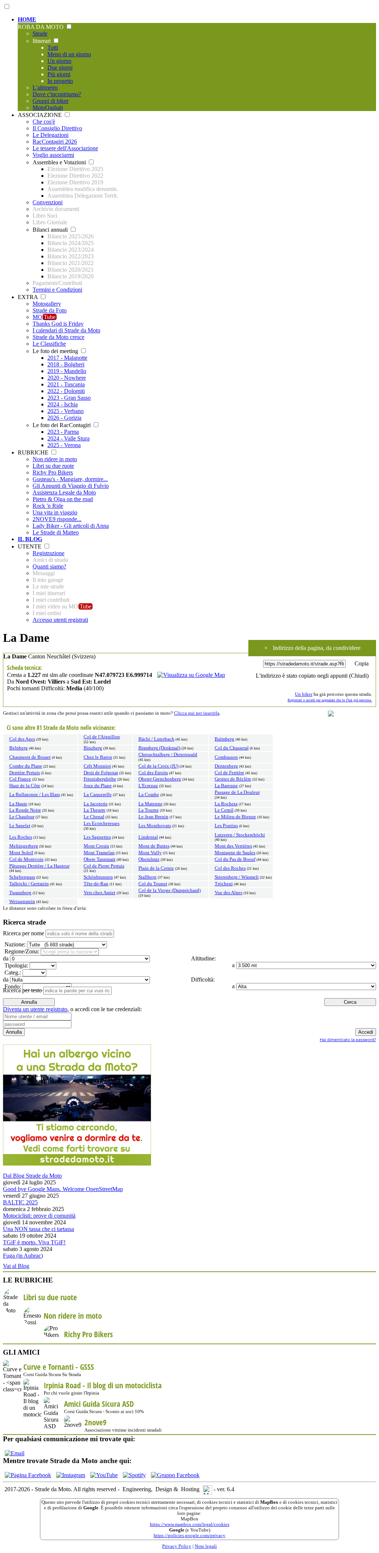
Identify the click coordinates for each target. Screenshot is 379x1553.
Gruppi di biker (50, 101)
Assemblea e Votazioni (60, 162)
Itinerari (42, 41)
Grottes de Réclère (233, 779)
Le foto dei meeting (56, 351)
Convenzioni (48, 202)
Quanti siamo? (49, 566)
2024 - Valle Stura (68, 438)
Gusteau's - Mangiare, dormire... (70, 479)
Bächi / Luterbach (156, 739)
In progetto (60, 81)
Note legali (206, 1546)
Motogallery (47, 304)
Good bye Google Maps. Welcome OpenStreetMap (63, 1189)
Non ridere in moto (55, 459)
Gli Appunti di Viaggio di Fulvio (71, 486)
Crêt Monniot (97, 766)
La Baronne (226, 785)
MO (44, 317)
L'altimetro (45, 87)
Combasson (226, 757)
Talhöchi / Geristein (29, 883)
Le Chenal (94, 816)
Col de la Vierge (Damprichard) (169, 890)
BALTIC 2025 (20, 1202)
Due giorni (60, 67)
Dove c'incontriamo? (57, 94)
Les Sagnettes (97, 837)
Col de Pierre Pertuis (104, 866)
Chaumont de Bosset (30, 757)
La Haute (18, 803)
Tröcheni (224, 883)
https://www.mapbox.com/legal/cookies (189, 1524)
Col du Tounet (152, 883)
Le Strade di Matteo (56, 532)
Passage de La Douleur (237, 792)
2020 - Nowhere (66, 378)
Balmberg (224, 739)
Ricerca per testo (22, 990)
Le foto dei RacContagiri (62, 425)
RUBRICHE (34, 452)
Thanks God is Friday (58, 324)
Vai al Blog (16, 1266)
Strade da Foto (50, 310)
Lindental (148, 837)
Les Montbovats (154, 825)
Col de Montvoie (26, 859)
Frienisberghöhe (100, 779)
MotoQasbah (48, 107)
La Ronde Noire (25, 810)
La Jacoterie (96, 803)
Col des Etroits (153, 772)
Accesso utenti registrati (60, 620)
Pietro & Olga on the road (63, 499)
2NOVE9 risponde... (57, 519)
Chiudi (359, 675)
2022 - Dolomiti (66, 391)
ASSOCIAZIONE (40, 115)
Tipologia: (15, 965)
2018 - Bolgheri (65, 364)
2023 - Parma (63, 432)
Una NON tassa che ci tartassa (38, 1229)
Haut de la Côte (24, 785)
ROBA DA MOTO (41, 27)
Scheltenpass (22, 877)
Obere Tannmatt (99, 859)
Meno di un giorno (69, 54)
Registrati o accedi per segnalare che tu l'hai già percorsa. (330, 700)
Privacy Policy (176, 1546)
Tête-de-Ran (96, 883)
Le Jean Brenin (153, 816)
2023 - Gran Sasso (69, 398)
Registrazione (48, 553)
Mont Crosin (96, 846)
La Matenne (150, 803)
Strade (40, 33)
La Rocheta (226, 803)
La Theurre (94, 810)
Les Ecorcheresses (102, 823)
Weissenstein (22, 901)
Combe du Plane (25, 766)
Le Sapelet (19, 825)
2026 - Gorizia (64, 418)
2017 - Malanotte (67, 358)
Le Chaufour (21, 816)
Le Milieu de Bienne (235, 816)
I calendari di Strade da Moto (66, 330)
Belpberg (18, 748)
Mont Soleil (21, 852)
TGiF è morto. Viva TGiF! (34, 1242)
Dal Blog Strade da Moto (32, 1176)
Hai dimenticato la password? (348, 1039)
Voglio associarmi (53, 155)
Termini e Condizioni (57, 289)
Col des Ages (22, 739)
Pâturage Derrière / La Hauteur (39, 866)
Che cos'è (44, 121)
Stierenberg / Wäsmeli (237, 877)
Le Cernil (224, 810)
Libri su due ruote (53, 466)
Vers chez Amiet (99, 892)
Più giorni (58, 74)
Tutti (52, 47)
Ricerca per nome (23, 933)
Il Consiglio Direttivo (57, 128)
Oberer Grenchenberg (159, 779)
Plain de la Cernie (156, 868)
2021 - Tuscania (66, 384)
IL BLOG (30, 539)
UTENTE (30, 546)
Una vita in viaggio (55, 512)
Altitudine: (203, 958)
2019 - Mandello (66, 371)
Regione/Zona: (21, 951)
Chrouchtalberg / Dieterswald (167, 754)
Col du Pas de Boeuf (235, 859)
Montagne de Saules (235, 852)
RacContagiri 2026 (55, 141)
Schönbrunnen (98, 877)
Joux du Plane (98, 785)
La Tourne (148, 810)
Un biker (303, 694)
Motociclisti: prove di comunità (39, 1215)
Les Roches (20, 837)
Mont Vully (150, 852)
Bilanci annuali (51, 230)
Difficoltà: (202, 979)
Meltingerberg (23, 846)
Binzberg (93, 748)
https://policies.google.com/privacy (189, 1535)
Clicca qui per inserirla (196, 713)
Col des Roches (230, 868)
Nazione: (14, 944)
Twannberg (20, 892)
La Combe (148, 794)
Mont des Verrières (233, 846)
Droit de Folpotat (101, 772)
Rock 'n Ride (48, 506)
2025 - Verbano (65, 411)
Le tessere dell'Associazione (65, 148)
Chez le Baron (98, 757)
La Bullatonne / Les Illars (34, 794)
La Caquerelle (98, 794)
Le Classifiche (49, 344)
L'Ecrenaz (148, 785)
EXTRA (28, 297)
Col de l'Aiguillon (102, 736)
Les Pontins (226, 825)
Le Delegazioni (50, 135)
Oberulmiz (149, 859)
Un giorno (59, 61)
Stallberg (147, 877)
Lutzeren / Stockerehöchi (240, 835)
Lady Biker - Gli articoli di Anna (71, 526)
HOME (27, 19)
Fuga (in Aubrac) (23, 1255)
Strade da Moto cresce (58, 337)
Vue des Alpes (228, 892)
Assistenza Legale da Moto (64, 492)
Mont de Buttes (154, 846)
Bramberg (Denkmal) (159, 748)
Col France (20, 779)
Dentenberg (226, 766)
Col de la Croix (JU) (158, 766)
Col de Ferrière (229, 772)
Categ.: (12, 972)
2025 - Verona (64, 445)
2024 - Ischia (62, 404)
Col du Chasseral (232, 748)
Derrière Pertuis (24, 772)
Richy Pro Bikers (53, 472)
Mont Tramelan (99, 852)
